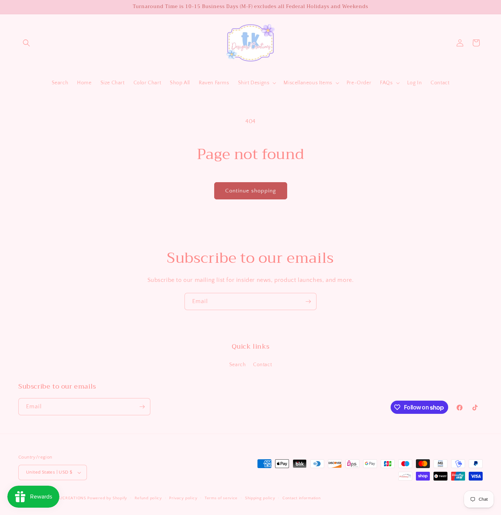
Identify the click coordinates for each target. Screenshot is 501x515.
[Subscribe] (308, 301)
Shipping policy (260, 498)
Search (237, 365)
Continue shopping (250, 191)
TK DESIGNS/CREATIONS (62, 498)
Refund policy (148, 498)
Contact (262, 365)
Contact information (301, 498)
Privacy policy (183, 498)
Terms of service (221, 498)
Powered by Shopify (107, 498)
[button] (26, 43)
